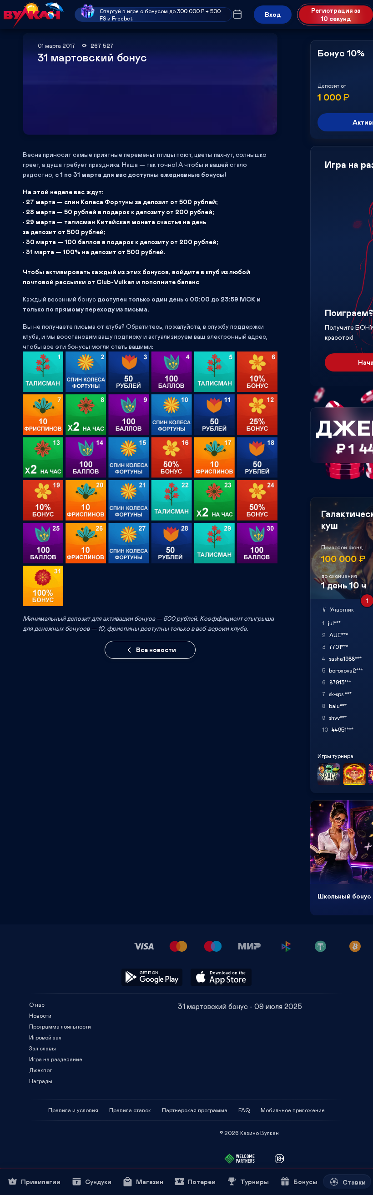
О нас (37, 1004)
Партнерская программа (194, 1110)
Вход (273, 14)
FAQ (244, 1110)
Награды (40, 1081)
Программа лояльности (60, 1026)
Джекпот (40, 1070)
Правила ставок (130, 1110)
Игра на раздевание (55, 1059)
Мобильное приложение (293, 1110)
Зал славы (42, 1048)
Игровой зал (45, 1037)
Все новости (156, 649)
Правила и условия (73, 1110)
